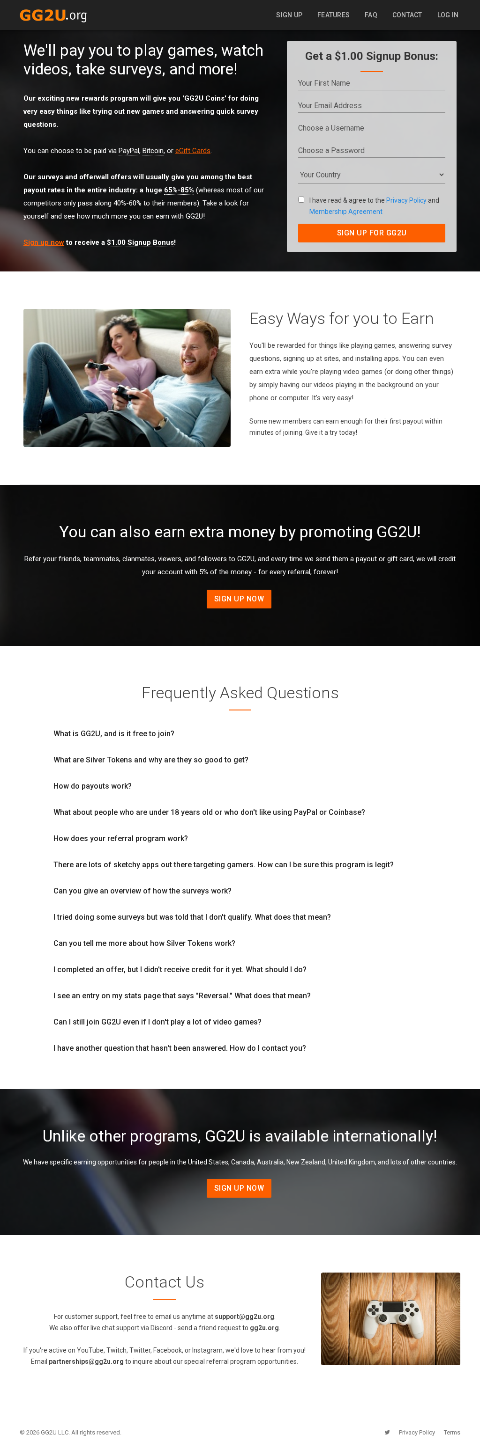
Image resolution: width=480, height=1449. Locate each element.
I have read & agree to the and (374, 206)
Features (333, 15)
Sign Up (289, 15)
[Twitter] (398, 1432)
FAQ (371, 15)
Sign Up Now (239, 598)
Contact (407, 15)
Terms (452, 1432)
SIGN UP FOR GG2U (372, 232)
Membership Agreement (345, 211)
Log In (448, 15)
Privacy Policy (406, 200)
